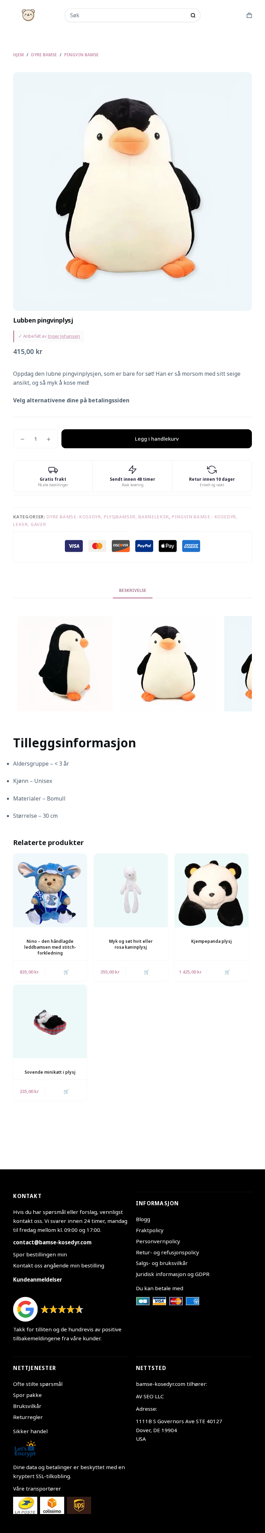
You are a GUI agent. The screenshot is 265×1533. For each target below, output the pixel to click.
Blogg (143, 1219)
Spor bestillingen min (40, 1254)
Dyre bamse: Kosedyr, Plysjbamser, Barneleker (108, 517)
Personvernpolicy (158, 1241)
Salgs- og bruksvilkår (162, 1262)
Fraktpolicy (150, 1230)
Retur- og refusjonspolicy (167, 1252)
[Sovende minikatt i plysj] (50, 1021)
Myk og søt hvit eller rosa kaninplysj (131, 944)
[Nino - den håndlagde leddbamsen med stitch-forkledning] (50, 890)
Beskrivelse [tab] (132, 590)
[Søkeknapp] (193, 15)
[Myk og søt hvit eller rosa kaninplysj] (131, 890)
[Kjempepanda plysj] (211, 890)
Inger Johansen (64, 336)
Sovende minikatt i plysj (50, 1072)
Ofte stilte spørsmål (37, 1383)
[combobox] (128, 15)
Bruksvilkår (27, 1405)
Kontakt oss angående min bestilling (58, 1265)
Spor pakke (27, 1394)
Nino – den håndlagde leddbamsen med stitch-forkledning (50, 947)
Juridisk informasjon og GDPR (172, 1274)
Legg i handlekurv (157, 438)
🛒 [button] (66, 972)
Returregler (28, 1417)
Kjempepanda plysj (211, 941)
